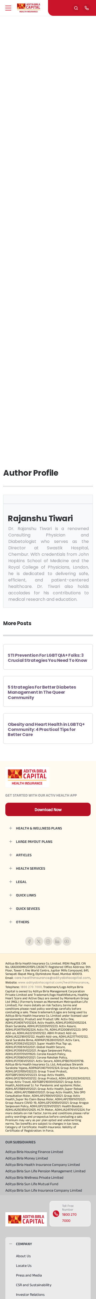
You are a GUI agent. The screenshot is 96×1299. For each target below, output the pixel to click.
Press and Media (29, 1275)
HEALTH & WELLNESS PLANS (39, 828)
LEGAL (21, 882)
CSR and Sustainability (33, 1285)
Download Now (48, 809)
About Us (23, 1256)
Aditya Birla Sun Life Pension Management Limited (45, 1171)
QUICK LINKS (26, 895)
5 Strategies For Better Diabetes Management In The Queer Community (42, 692)
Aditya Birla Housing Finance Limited (34, 1152)
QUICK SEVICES (28, 908)
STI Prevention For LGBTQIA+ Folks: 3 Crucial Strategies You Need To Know (47, 657)
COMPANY (24, 1244)
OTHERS (22, 922)
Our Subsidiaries (20, 1142)
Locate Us (23, 1265)
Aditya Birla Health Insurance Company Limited (42, 1164)
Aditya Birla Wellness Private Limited (34, 1177)
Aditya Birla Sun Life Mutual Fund (31, 1184)
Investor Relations (30, 1294)
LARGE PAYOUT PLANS (34, 841)
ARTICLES (23, 855)
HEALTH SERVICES (30, 868)
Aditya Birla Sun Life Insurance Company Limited (43, 1190)
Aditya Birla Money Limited (26, 1158)
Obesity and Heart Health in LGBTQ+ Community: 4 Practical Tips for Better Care (46, 729)
